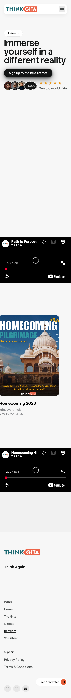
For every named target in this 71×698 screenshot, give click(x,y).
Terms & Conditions (18, 667)
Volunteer (11, 638)
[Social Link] (7, 688)
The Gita (10, 617)
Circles (9, 624)
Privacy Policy (14, 660)
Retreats (10, 631)
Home (8, 609)
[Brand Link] (21, 9)
